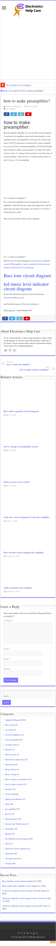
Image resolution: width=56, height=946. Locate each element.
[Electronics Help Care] (27, 9)
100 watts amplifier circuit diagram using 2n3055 (22, 905)
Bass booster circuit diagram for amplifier (24, 552)
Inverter (8, 789)
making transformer (13, 799)
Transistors (9, 853)
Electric (8, 749)
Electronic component (14, 759)
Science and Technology (15, 823)
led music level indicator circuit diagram (26, 286)
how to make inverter (14, 784)
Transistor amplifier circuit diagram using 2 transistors (24, 898)
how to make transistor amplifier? (34, 368)
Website (7, 669)
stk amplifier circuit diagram (17, 838)
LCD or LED (10, 794)
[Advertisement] (28, 48)
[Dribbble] (30, 933)
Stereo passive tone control (17, 481)
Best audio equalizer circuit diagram (21, 411)
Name (7, 648)
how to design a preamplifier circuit (21, 446)
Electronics (10, 764)
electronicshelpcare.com (14, 297)
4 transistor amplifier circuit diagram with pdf (21, 890)
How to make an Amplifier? (16, 779)
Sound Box (10, 828)
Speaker (8, 833)
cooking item (10, 744)
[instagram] (37, 933)
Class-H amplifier (12, 739)
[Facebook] (21, 933)
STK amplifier (16, 264)
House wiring (10, 774)
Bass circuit (10, 724)
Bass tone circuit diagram (27, 275)
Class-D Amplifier (12, 734)
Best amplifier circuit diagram (18, 85)
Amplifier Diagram (13, 719)
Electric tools (10, 754)
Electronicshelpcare (30, 304)
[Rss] (19, 933)
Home (5, 90)
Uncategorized (11, 858)
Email (7, 658)
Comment (8, 620)
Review (8, 814)
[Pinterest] (27, 933)
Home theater (10, 769)
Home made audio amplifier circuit (16, 885)
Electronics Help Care (14, 106)
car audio (9, 729)
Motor (7, 804)
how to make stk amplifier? (19, 363)
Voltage (8, 863)
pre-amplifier (14, 90)
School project (11, 818)
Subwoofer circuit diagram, (22, 267)
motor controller (30, 264)
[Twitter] (24, 933)
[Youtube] (34, 933)
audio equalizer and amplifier (18, 587)
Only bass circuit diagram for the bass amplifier (26, 517)
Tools (7, 843)
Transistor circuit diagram (16, 848)
